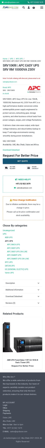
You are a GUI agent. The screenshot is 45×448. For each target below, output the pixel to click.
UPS (11, 59)
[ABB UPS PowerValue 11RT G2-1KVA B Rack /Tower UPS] (22, 337)
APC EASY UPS (13, 248)
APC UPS (19, 59)
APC (9, 87)
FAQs (5, 408)
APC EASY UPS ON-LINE (17, 252)
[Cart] (33, 7)
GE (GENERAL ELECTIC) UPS (16, 269)
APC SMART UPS (14, 255)
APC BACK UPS (13, 244)
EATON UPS (10, 266)
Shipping (6, 411)
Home (5, 59)
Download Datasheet (11, 150)
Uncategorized (9, 230)
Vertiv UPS (9, 273)
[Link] (29, 7)
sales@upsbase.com (10, 82)
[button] (23, 7)
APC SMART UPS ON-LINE (18, 259)
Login (5, 405)
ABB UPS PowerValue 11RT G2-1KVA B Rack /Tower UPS (22, 361)
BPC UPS (9, 262)
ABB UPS (8, 237)
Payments (7, 413)
